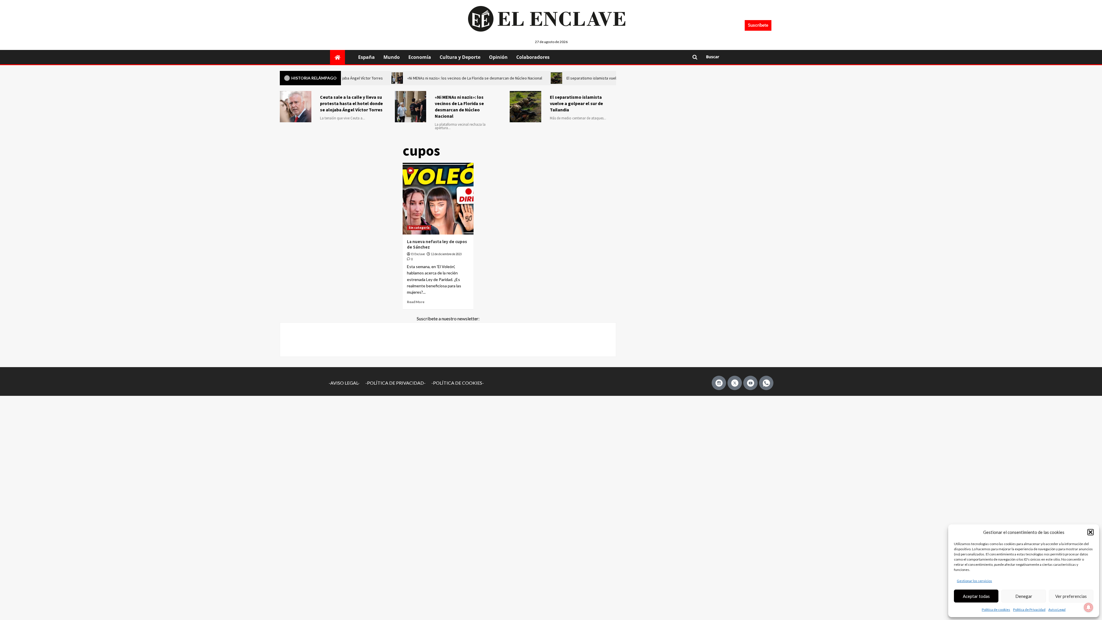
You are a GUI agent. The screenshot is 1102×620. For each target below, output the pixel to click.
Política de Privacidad (1029, 609)
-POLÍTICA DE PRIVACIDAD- (395, 382)
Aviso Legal (1057, 609)
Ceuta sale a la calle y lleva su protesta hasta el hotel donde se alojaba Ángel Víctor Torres (351, 103)
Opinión (498, 57)
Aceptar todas (976, 596)
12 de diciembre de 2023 (446, 254)
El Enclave (418, 254)
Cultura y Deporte (460, 57)
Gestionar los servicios (974, 581)
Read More (415, 302)
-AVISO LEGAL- (344, 382)
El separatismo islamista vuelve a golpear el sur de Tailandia (576, 103)
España (366, 57)
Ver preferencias (1071, 596)
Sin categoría (419, 228)
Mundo (391, 57)
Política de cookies (996, 609)
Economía (419, 57)
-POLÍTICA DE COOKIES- (457, 382)
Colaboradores (533, 57)
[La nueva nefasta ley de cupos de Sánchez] (438, 199)
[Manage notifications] (1088, 607)
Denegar (1023, 596)
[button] (1090, 532)
